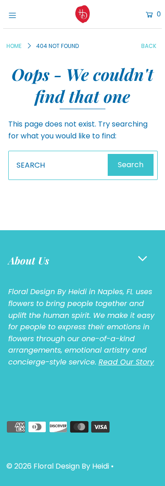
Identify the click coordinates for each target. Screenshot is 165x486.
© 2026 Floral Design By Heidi (57, 466)
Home (14, 46)
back (148, 46)
